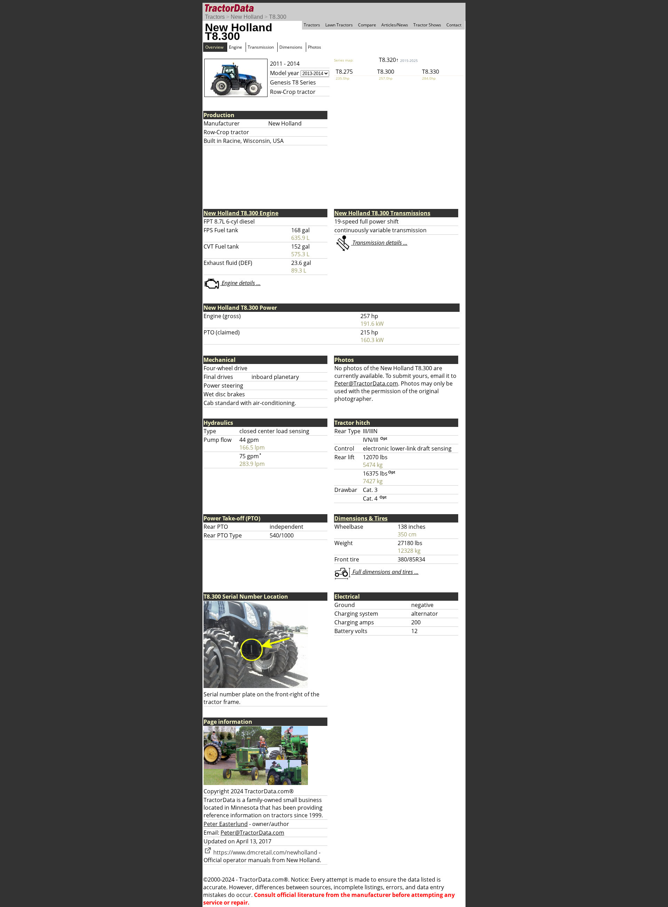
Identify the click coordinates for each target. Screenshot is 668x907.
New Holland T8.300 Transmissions (382, 213)
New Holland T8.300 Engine (241, 213)
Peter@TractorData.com (366, 383)
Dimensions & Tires (361, 518)
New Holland (247, 17)
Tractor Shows (427, 25)
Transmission (261, 47)
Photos (314, 47)
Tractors (215, 17)
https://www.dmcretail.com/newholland (264, 852)
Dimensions (290, 47)
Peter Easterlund (226, 824)
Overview (214, 47)
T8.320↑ (398, 60)
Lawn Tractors (339, 25)
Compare (367, 25)
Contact (453, 25)
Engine (235, 47)
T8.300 (277, 17)
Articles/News (394, 25)
